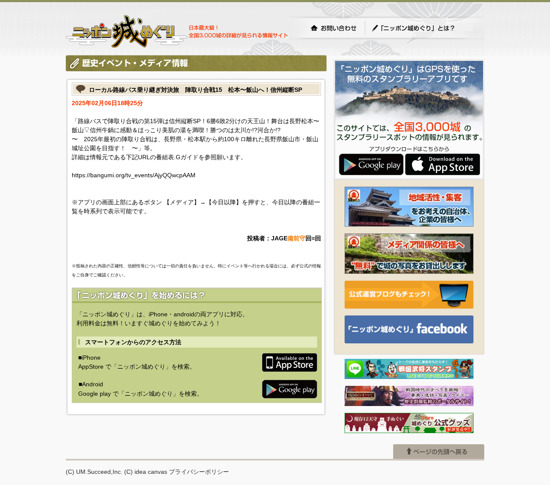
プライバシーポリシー (199, 471)
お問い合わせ (333, 27)
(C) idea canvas (145, 471)
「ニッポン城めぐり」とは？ (422, 27)
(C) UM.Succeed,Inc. (94, 471)
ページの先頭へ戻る (438, 451)
